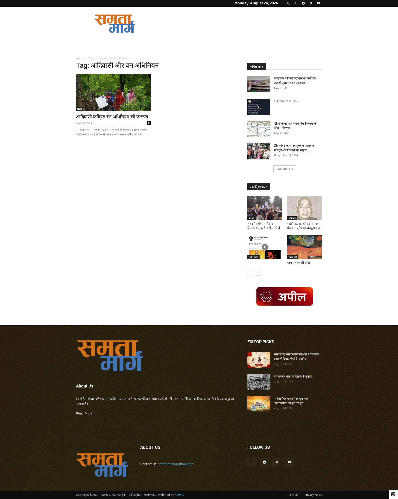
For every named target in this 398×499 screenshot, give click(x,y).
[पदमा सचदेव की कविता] (304, 247)
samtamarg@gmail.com (176, 464)
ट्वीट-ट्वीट (253, 257)
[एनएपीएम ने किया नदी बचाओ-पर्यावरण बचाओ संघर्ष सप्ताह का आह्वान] (258, 84)
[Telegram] (303, 3)
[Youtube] (318, 3)
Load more (283, 169)
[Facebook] (295, 3)
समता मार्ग (293, 257)
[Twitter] (310, 3)
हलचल (252, 218)
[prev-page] (250, 273)
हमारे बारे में (295, 495)
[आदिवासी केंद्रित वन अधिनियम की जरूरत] (113, 92)
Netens (179, 495)
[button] (288, 3)
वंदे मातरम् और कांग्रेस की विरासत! (293, 376)
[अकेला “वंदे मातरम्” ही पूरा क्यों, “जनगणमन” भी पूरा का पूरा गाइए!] (258, 404)
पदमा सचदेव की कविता (299, 262)
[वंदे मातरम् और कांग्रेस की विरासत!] (258, 382)
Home (80, 58)
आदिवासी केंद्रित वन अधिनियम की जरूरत (112, 117)
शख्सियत (292, 218)
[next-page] (257, 273)
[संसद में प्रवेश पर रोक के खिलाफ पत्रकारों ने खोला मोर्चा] (264, 208)
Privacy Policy (313, 495)
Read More (84, 413)
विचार (79, 109)
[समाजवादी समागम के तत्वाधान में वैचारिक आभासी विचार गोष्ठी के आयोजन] (258, 360)
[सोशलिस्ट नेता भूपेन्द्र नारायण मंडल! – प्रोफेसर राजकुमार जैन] (304, 208)
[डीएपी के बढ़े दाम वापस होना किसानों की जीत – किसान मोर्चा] (258, 129)
